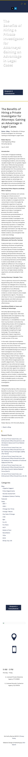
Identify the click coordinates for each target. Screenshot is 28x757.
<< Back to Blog (6, 427)
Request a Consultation (13, 608)
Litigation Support (8, 488)
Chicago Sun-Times (8, 509)
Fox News (6, 525)
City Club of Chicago (9, 514)
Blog (7, 131)
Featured (4, 499)
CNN (4, 517)
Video (3, 501)
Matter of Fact (7, 530)
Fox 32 (5, 522)
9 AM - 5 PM (8, 669)
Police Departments (9, 491)
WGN (4, 538)
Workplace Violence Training (11, 496)
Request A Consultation (10, 92)
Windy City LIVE (7, 540)
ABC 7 (4, 503)
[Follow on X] (12, 8)
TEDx (4, 535)
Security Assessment (9, 493)
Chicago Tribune (7, 511)
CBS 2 (4, 506)
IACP (4, 527)
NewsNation (6, 533)
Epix (4, 519)
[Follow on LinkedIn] (15, 8)
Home (3, 131)
